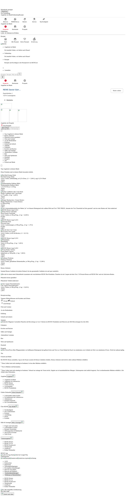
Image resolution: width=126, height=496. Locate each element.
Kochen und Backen (10, 149)
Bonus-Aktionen (9, 135)
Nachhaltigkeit (8, 410)
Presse (6, 416)
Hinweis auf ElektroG (10, 471)
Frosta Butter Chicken (7, 251)
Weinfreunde (8, 447)
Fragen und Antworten (11, 426)
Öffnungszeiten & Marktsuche (13, 431)
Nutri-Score (7, 434)
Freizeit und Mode (9, 162)
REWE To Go (8, 443)
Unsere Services (9, 384)
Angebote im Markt (10, 379)
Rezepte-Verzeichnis (10, 429)
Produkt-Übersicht (9, 400)
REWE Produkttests (10, 388)
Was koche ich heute (10, 432)
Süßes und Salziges (10, 150)
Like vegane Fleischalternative (9, 285)
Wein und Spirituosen (10, 155)
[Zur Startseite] (7, 3)
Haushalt (7, 157)
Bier (5, 154)
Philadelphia (4, 241)
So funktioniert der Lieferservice (13, 397)
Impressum (7, 464)
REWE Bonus (8, 383)
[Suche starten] (19, 74)
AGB (6, 461)
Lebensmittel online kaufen (12, 395)
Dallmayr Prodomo (6, 260)
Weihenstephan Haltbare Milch (10, 185)
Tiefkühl (6, 145)
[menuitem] (5, 20)
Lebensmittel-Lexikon (10, 427)
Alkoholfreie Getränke (11, 152)
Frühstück (7, 147)
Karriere (6, 413)
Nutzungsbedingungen (11, 466)
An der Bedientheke (10, 140)
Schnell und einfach (10, 144)
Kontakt (6, 418)
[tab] (5, 128)
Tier (5, 160)
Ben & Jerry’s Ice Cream (8, 231)
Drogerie (7, 159)
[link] (64, 48)
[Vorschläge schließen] (2, 77)
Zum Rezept (7, 303)
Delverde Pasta (5, 223)
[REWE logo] (3, 44)
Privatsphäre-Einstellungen (12, 468)
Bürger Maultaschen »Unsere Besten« (12, 201)
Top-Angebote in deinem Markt (13, 134)
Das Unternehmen (9, 411)
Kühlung (7, 142)
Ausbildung (7, 415)
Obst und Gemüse (9, 139)
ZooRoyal (7, 448)
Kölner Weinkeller (9, 450)
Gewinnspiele (8, 386)
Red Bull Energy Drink (7, 177)
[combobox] (9, 75)
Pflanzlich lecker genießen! (12, 137)
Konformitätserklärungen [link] (11, 473)
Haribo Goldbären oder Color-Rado (11, 193)
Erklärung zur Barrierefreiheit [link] (12, 475)
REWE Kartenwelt (9, 445)
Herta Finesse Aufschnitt (8, 213)
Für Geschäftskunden (10, 402)
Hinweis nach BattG (10, 469)
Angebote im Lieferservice (12, 381)
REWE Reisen (8, 442)
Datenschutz (8, 463)
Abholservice (8, 399)
